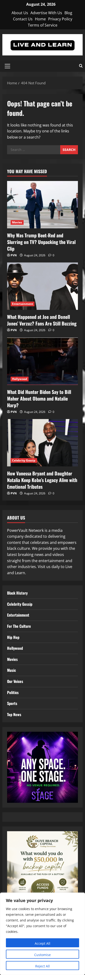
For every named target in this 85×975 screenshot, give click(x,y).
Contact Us (23, 19)
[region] (42, 934)
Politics (13, 692)
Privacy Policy (60, 19)
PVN (14, 255)
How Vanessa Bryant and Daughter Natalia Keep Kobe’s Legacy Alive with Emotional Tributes (42, 480)
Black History (17, 593)
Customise (42, 954)
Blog (68, 12)
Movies (17, 222)
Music (11, 670)
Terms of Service (42, 25)
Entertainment (22, 304)
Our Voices (15, 681)
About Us (20, 12)
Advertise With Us (46, 12)
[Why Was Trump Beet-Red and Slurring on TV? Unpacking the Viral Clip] (42, 204)
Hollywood (19, 379)
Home (40, 19)
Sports (12, 703)
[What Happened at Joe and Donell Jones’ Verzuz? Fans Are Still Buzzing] (42, 286)
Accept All (42, 943)
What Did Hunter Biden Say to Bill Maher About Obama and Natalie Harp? (39, 398)
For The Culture (19, 626)
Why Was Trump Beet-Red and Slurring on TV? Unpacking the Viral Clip (41, 242)
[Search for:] (33, 149)
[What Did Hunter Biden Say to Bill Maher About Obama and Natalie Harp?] (42, 361)
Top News (14, 714)
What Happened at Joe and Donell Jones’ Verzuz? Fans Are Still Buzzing (41, 320)
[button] (7, 66)
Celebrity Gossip (24, 460)
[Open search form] (81, 66)
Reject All (42, 966)
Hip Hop (13, 637)
